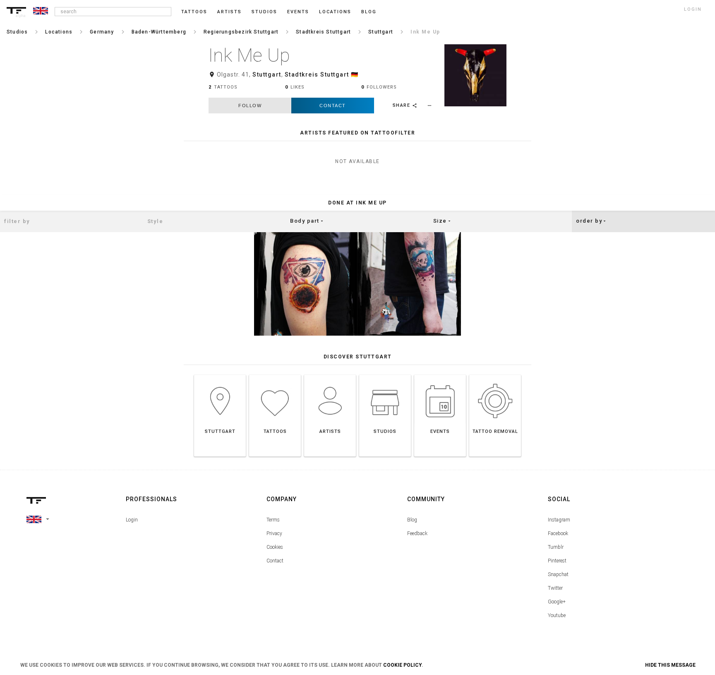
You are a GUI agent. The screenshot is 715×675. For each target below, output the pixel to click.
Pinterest (557, 561)
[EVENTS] (440, 374)
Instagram (559, 520)
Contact (332, 105)
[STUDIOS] (385, 374)
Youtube (557, 615)
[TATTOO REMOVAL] (495, 374)
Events (298, 11)
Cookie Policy (402, 665)
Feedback (417, 533)
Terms (273, 520)
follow (250, 105)
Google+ (557, 602)
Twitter (555, 588)
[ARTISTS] (330, 374)
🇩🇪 (355, 74)
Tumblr (556, 547)
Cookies (274, 547)
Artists (229, 11)
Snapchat (558, 574)
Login (132, 520)
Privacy (274, 533)
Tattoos (194, 11)
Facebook (558, 533)
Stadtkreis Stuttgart (317, 74)
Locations (335, 11)
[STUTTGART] (219, 374)
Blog (412, 520)
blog (369, 11)
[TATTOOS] (274, 374)
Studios (264, 11)
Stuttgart (266, 74)
